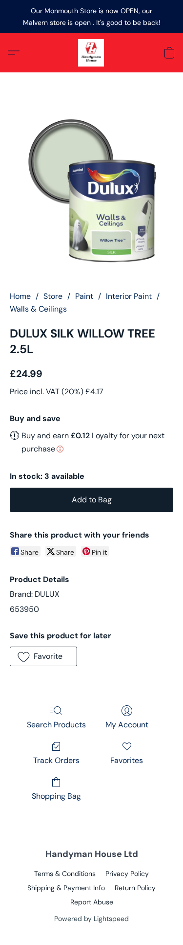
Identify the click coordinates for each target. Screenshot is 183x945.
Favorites (126, 760)
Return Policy (135, 887)
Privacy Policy (127, 873)
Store (52, 296)
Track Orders (56, 760)
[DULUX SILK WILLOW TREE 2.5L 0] (91, 193)
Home (20, 296)
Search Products (56, 725)
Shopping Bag (56, 796)
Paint (84, 296)
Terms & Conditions (65, 873)
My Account (126, 725)
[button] (91, 52)
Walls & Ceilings (38, 309)
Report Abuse (91, 902)
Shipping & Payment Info (66, 887)
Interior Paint (129, 296)
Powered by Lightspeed (91, 918)
